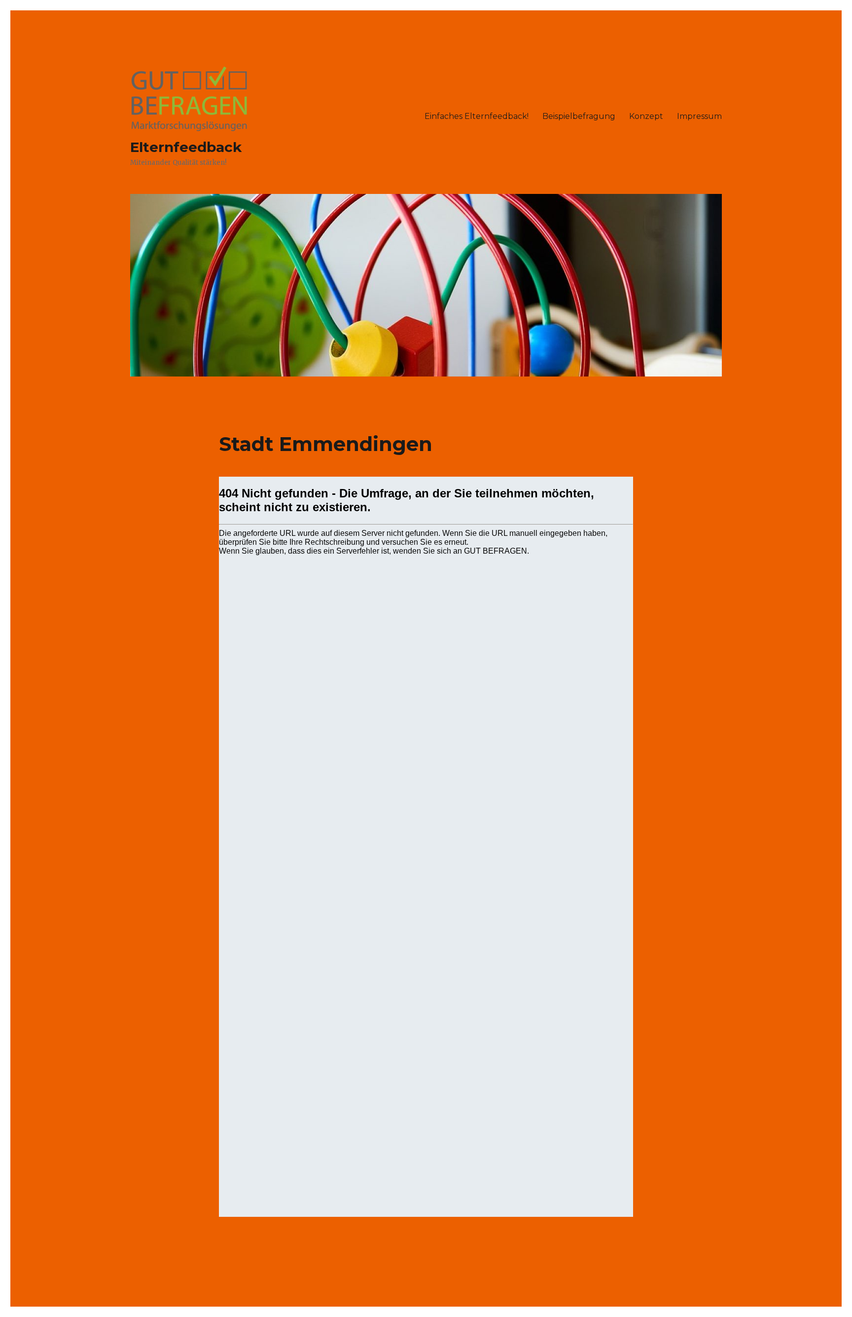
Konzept (646, 116)
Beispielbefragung (578, 116)
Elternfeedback (186, 147)
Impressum (699, 116)
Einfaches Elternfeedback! (477, 116)
